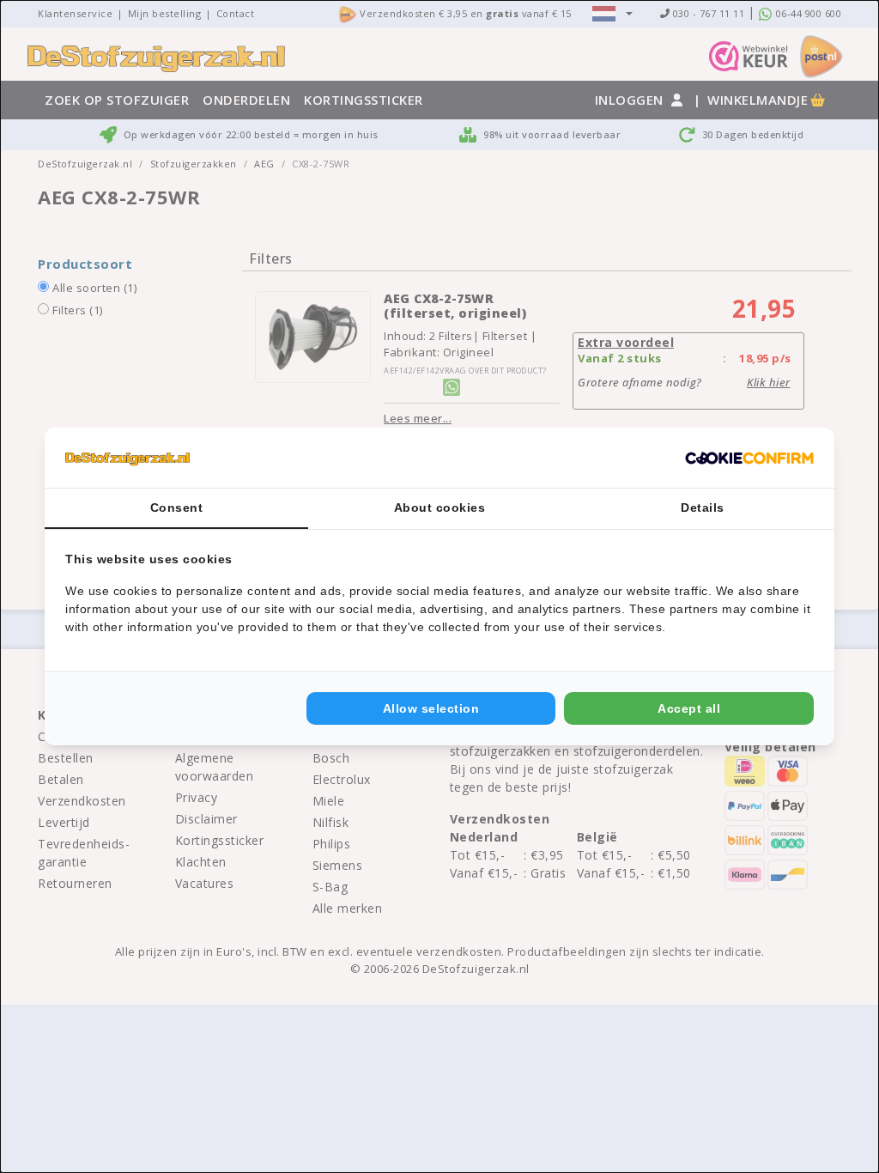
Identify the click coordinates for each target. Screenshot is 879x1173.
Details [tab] (702, 507)
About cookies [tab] (440, 507)
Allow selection (431, 708)
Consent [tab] (176, 507)
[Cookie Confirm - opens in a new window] (749, 457)
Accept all (689, 708)
